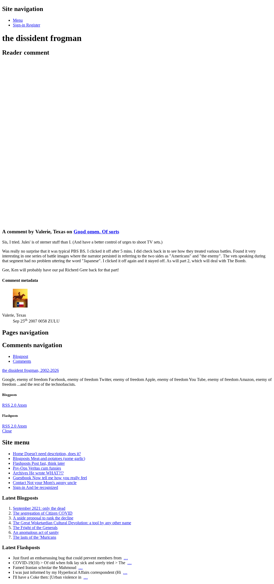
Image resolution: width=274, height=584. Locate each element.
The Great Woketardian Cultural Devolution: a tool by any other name (72, 523)
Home (47, 453)
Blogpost (20, 356)
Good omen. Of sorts (96, 231)
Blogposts (49, 458)
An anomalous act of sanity (36, 532)
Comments (22, 361)
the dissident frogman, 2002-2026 (30, 370)
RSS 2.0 (9, 405)
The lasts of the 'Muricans (34, 537)
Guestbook (50, 478)
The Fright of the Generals (35, 527)
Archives (38, 473)
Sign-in (35, 487)
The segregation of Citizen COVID (43, 513)
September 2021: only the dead (39, 508)
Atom (22, 405)
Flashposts (39, 463)
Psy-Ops (37, 468)
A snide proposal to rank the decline (43, 518)
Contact (45, 482)
